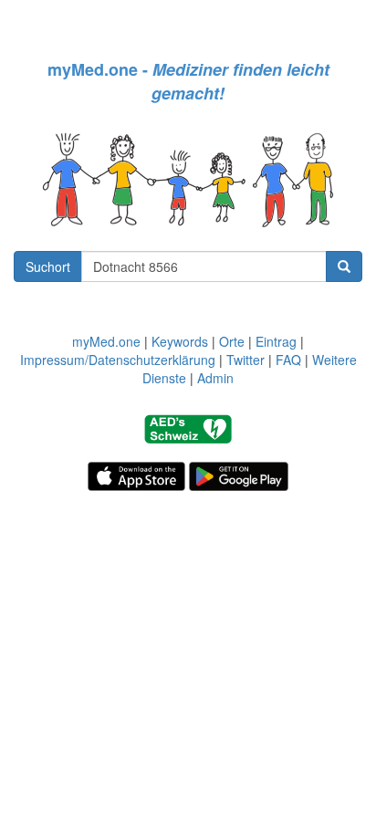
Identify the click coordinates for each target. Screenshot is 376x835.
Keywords (179, 341)
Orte (232, 341)
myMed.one (106, 341)
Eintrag (276, 341)
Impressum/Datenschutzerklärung (117, 359)
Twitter (245, 359)
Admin (215, 378)
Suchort (48, 266)
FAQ (288, 359)
